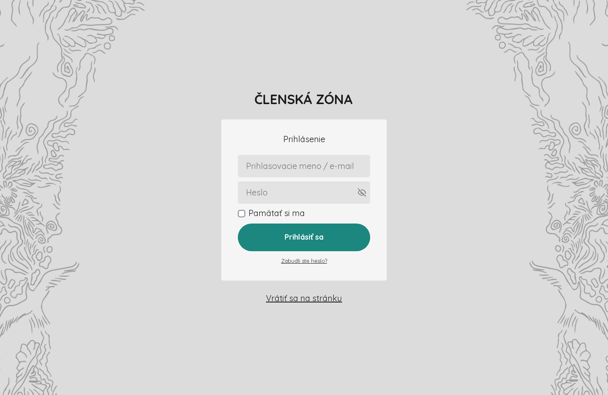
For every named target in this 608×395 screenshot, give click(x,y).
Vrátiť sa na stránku (304, 298)
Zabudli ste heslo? (304, 260)
